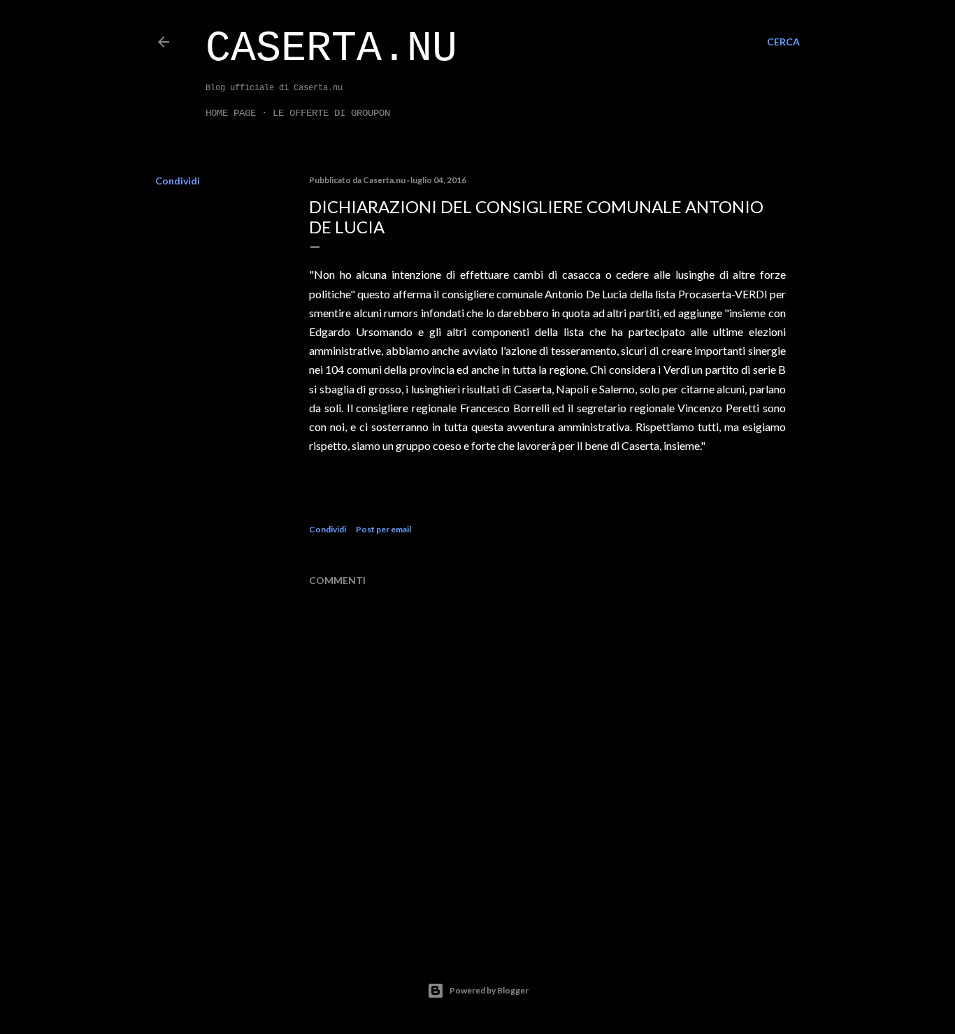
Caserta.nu (331, 49)
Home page (231, 113)
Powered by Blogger (489, 990)
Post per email (383, 529)
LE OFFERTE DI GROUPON (331, 113)
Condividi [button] (177, 181)
